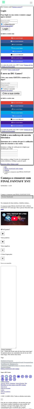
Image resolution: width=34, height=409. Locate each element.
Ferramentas (12, 383)
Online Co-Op (18, 365)
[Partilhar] (3, 258)
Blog (26, 383)
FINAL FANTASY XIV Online (13, 168)
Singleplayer (4, 360)
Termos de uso (4, 386)
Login (5, 29)
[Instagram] (10, 376)
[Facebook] (2, 376)
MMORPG (12, 365)
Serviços (7, 383)
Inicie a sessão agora (13, 69)
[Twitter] (6, 376)
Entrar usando (18, 38)
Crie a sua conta (11, 93)
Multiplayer (5, 365)
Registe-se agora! (16, 7)
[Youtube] (18, 376)
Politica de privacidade (5, 388)
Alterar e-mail (14, 164)
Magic (9, 367)
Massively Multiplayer (10, 364)
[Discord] (2, 379)
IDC (5, 167)
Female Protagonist (24, 362)
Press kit (2, 393)
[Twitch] (22, 376)
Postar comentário (6, 349)
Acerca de (3, 383)
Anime (10, 362)
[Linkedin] (10, 379)
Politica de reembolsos (5, 391)
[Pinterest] (14, 376)
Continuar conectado (9, 24)
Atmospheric (15, 362)
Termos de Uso (28, 65)
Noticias (6, 170)
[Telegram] (14, 379)
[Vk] (26, 376)
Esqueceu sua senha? (7, 26)
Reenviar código (5, 164)
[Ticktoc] (30, 376)
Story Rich (25, 365)
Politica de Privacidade (8, 66)
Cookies (2, 390)
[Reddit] (6, 379)
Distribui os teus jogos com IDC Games (13, 385)
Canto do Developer (20, 383)
